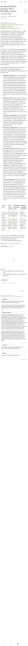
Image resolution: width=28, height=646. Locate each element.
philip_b (4, 353)
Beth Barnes (4, 299)
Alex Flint (4, 345)
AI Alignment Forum (12, 16)
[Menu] (2, 1)
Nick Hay (10, 13)
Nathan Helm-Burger (6, 312)
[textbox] (13, 284)
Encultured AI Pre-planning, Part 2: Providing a (9, 8)
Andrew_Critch (5, 13)
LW (5, 2)
